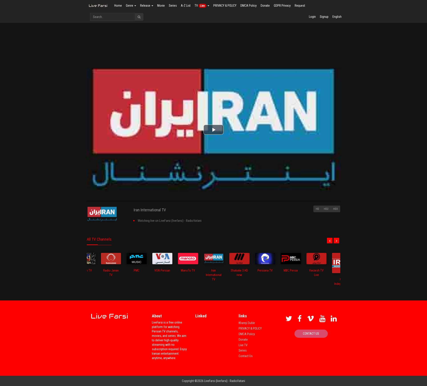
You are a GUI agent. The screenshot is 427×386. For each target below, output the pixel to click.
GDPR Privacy (282, 5)
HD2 (326, 208)
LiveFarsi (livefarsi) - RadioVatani (224, 381)
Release (145, 5)
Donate (265, 5)
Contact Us (246, 356)
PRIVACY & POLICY (224, 5)
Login (312, 16)
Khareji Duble (247, 323)
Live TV (243, 345)
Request (300, 5)
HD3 (335, 208)
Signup (324, 16)
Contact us (311, 333)
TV (200, 5)
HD (317, 208)
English (337, 16)
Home (118, 5)
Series (173, 5)
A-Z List (186, 5)
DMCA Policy (248, 5)
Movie (161, 5)
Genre (130, 5)
